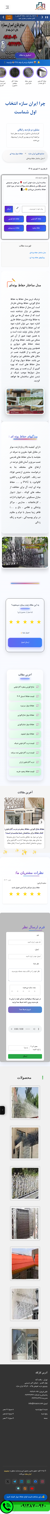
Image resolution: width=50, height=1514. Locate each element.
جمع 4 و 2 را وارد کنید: (36, 1048)
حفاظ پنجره (36, 228)
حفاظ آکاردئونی (36, 219)
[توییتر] (7, 1481)
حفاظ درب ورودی (13, 228)
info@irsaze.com (36, 1404)
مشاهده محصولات (10, 17)
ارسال (9, 209)
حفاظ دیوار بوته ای (16, 154)
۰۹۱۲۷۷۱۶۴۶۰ (29, 1395)
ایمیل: (37, 950)
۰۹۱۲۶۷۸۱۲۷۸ (36, 1398)
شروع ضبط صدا (25, 1009)
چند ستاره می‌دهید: (29, 988)
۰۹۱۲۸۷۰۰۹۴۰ (34, 1392)
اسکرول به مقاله (25, 55)
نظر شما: (36, 964)
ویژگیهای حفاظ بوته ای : (37, 258)
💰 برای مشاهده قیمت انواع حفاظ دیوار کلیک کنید (26, 1496)
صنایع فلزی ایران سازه (36, 154)
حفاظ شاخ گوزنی (13, 219)
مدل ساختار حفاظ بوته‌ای (38, 253)
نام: (38, 935)
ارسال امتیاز (25, 642)
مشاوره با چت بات (41, 178)
